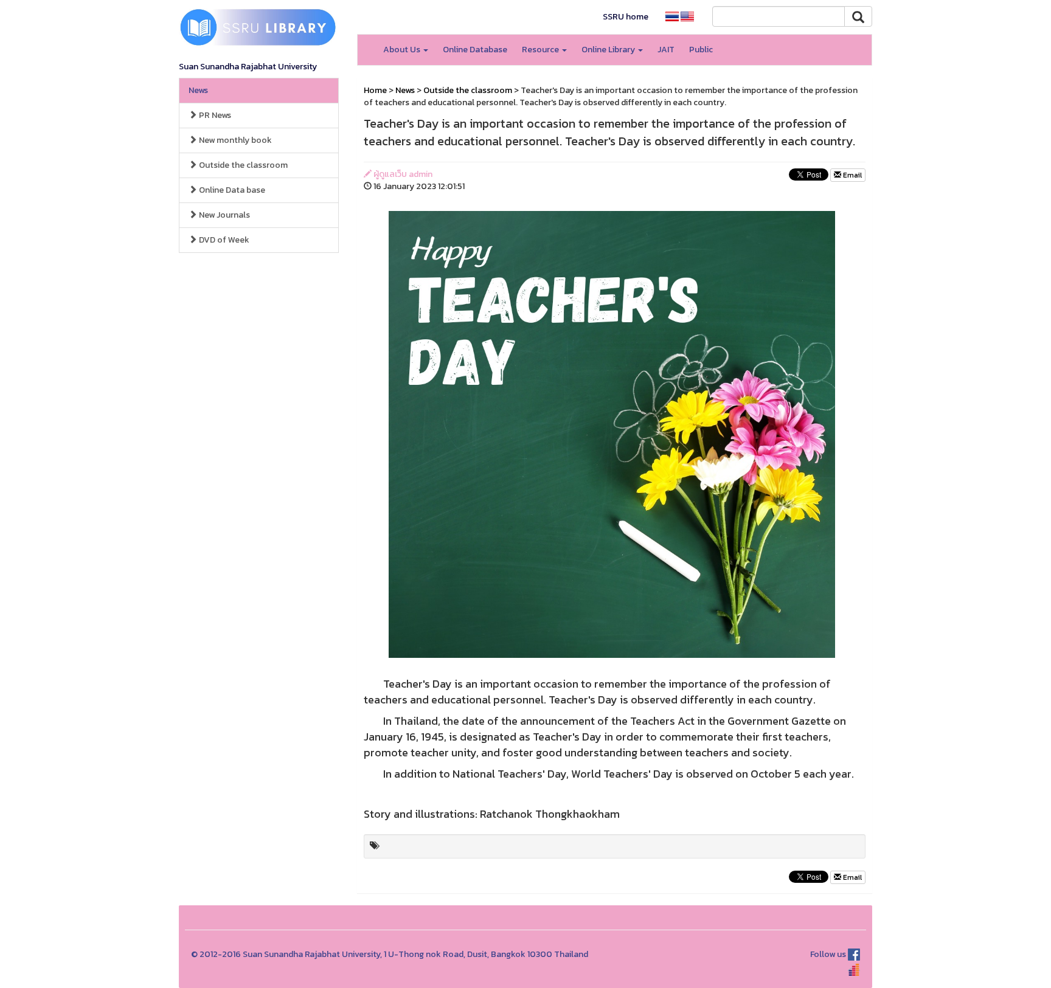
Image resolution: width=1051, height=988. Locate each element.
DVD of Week (223, 239)
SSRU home (625, 16)
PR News (214, 115)
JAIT (666, 49)
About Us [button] (402, 49)
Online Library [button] (609, 49)
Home (375, 90)
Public (701, 49)
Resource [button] (541, 49)
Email (851, 175)
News (198, 90)
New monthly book (234, 140)
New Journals (223, 215)
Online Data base (231, 190)
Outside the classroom (242, 165)
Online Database (475, 49)
